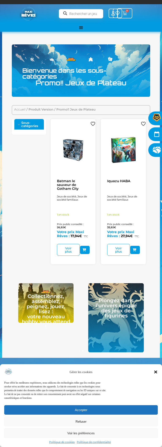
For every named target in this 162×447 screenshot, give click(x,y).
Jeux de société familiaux (72, 198)
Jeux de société (66, 196)
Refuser (81, 421)
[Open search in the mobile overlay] (81, 14)
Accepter (81, 410)
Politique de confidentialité (94, 442)
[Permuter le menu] (81, 27)
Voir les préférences (81, 433)
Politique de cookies (62, 442)
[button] (156, 372)
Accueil (20, 109)
